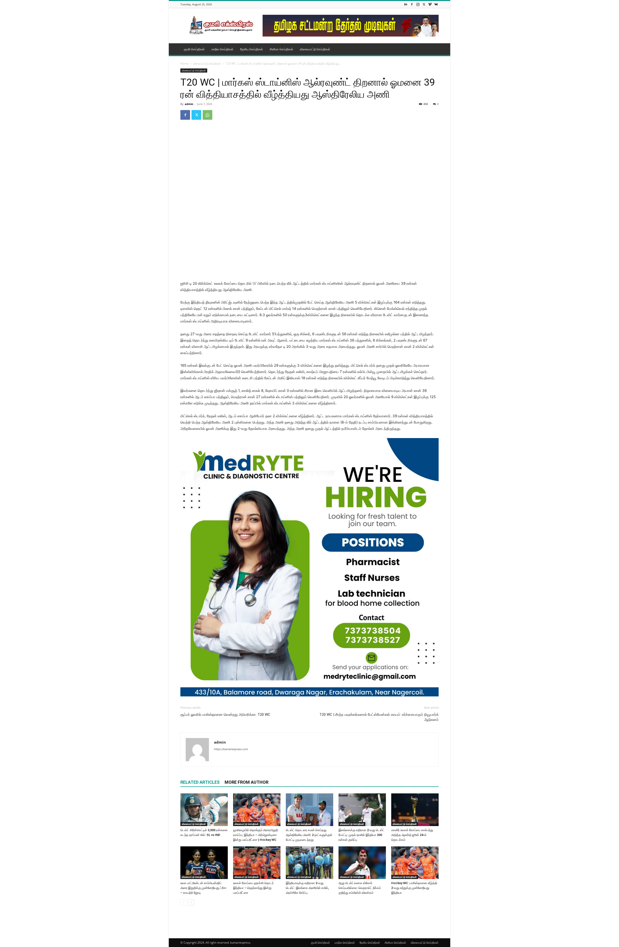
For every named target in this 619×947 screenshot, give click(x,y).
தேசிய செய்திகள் (251, 49)
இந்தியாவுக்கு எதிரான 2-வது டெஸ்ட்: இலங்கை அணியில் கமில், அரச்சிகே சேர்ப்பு (307, 888)
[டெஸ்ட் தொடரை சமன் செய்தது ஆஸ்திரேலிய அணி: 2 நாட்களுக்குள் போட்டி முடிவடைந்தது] (309, 809)
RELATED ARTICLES (200, 782)
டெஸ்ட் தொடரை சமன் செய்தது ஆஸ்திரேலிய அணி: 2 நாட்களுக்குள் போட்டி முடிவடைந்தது (309, 835)
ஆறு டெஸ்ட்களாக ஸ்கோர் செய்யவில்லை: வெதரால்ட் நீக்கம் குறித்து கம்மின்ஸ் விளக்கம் (360, 888)
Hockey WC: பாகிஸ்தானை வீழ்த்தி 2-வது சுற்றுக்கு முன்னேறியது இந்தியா (414, 888)
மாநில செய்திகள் (222, 49)
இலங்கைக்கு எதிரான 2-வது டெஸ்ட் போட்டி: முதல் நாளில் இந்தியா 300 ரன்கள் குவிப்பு (361, 835)
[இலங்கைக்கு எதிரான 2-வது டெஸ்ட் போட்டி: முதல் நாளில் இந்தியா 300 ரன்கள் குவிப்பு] (362, 809)
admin (189, 104)
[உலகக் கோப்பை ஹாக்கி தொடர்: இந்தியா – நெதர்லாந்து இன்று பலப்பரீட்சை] (256, 862)
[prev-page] (183, 902)
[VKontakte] (436, 4)
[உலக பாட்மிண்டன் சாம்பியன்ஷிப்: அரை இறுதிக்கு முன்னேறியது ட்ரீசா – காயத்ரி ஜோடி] (204, 862)
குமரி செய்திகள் (194, 49)
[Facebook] (411, 4)
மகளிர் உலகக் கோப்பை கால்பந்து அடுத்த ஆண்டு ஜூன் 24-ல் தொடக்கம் (412, 835)
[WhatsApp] (207, 115)
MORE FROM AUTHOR (246, 782)
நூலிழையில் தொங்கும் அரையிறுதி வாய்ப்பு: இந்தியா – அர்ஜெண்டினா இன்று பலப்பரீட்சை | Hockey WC (255, 835)
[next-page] (191, 902)
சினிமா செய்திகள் (281, 49)
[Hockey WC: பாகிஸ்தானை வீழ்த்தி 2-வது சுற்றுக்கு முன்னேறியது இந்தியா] (415, 862)
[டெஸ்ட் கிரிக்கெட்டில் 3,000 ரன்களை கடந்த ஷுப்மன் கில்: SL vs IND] (204, 809)
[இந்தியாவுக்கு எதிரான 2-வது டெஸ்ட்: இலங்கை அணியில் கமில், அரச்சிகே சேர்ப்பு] (309, 862)
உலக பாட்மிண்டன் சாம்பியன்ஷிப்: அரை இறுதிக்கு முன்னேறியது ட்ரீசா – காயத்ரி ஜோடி (203, 888)
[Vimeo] (430, 4)
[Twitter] (424, 4)
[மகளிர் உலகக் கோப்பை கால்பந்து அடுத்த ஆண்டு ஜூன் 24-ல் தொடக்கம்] (415, 809)
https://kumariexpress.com (231, 749)
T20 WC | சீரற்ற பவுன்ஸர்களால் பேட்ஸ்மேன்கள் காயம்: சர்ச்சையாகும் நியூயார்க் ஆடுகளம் (379, 717)
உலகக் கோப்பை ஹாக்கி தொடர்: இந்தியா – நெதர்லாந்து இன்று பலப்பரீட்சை (253, 888)
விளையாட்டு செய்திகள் (315, 49)
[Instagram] (417, 4)
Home (184, 63)
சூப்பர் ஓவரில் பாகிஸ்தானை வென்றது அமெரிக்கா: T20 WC (225, 714)
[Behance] (405, 4)
